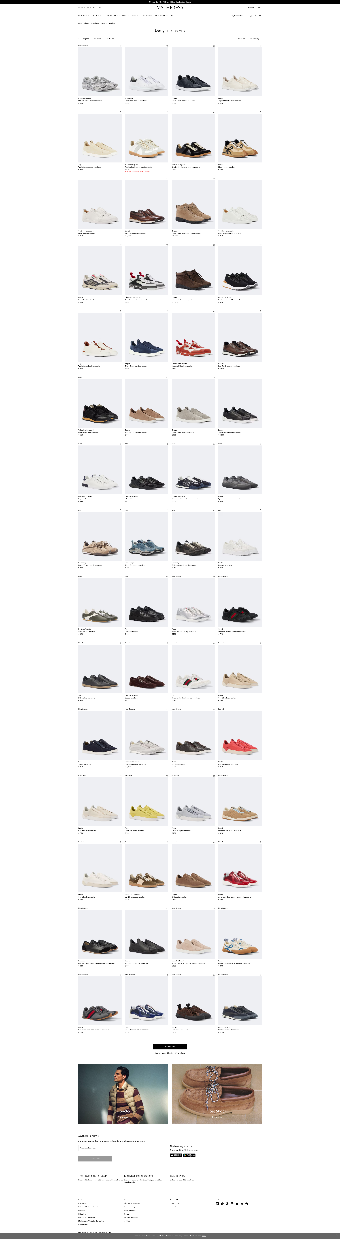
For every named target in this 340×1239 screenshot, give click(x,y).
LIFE (101, 7)
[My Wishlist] (255, 16)
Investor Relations (131, 1217)
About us (127, 1200)
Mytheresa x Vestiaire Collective (91, 1221)
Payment (81, 1210)
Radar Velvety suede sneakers (90, 565)
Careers (127, 1214)
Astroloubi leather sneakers (183, 366)
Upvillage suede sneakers (135, 897)
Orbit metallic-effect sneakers (90, 101)
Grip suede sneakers (180, 1030)
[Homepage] (170, 7)
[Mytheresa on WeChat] (246, 1204)
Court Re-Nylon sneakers (228, 764)
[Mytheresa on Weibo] (242, 1204)
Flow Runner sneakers (226, 167)
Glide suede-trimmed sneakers (184, 565)
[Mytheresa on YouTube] (237, 1204)
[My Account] (251, 16)
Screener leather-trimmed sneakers (232, 632)
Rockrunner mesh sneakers (88, 432)
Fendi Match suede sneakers (229, 831)
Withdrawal (83, 1225)
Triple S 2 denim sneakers (135, 565)
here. (204, 1236)
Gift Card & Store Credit (88, 1207)
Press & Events (129, 1210)
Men (89, 7)
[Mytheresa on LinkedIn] (217, 1204)
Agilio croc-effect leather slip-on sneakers (188, 963)
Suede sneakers (131, 698)
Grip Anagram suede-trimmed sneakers (234, 963)
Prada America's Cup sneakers (184, 632)
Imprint (173, 1207)
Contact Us (82, 1203)
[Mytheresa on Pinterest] (227, 1204)
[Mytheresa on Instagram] (232, 1204)
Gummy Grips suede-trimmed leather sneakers (96, 963)
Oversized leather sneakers (135, 101)
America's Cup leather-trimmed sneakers (234, 897)
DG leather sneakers (133, 499)
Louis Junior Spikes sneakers (229, 233)
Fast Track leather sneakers (135, 233)
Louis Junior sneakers (86, 233)
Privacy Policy (175, 1203)
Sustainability (129, 1207)
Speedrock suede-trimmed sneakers (232, 499)
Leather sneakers (225, 565)
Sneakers (95, 23)
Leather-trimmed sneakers (135, 764)
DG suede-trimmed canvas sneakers (186, 499)
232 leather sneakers (86, 698)
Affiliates (127, 1221)
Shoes (86, 23)
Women (81, 7)
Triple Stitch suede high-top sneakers (186, 233)
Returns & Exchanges (86, 1217)
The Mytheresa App (132, 1203)
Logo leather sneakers (87, 499)
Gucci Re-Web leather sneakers (90, 300)
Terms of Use (175, 1200)
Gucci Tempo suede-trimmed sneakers (93, 1030)
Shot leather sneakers (86, 632)
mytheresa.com (105, 1232)
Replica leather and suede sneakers (139, 167)
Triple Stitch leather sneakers (183, 101)
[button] (232, 16)
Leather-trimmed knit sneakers (230, 300)
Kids (95, 7)
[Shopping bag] (260, 15)
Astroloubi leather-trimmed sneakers (139, 300)
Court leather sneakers (227, 698)
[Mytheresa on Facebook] (222, 1204)
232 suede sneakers (179, 897)
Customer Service (85, 1200)
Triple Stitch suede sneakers (89, 167)
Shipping (82, 1214)
